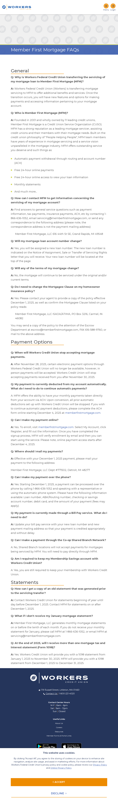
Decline (58, 793)
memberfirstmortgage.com (83, 412)
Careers (59, 727)
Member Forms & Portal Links (59, 736)
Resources (59, 731)
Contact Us (52, 693)
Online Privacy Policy (61, 768)
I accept (59, 782)
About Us (59, 723)
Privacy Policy (100, 765)
